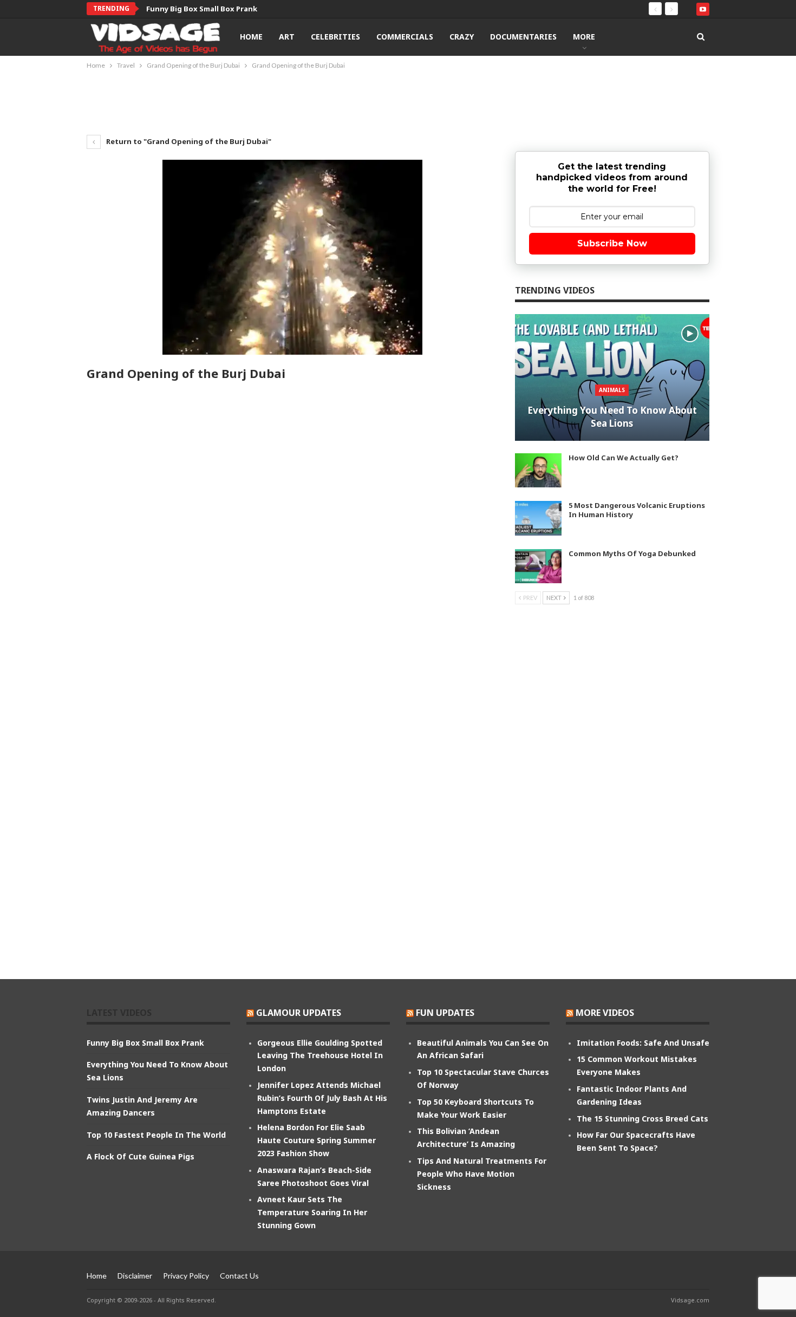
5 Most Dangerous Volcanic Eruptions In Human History (637, 509)
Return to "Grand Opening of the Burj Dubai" (188, 141)
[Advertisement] (398, 101)
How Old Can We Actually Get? (623, 457)
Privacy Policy (186, 1275)
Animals (612, 390)
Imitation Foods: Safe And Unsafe (643, 1043)
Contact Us (239, 1275)
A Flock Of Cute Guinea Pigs (140, 1156)
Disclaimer (135, 1275)
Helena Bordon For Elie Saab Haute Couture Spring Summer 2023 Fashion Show (316, 1140)
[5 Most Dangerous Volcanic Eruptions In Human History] (538, 518)
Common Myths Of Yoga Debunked (632, 553)
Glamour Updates (298, 1013)
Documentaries (523, 36)
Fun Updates (445, 1013)
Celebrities (335, 36)
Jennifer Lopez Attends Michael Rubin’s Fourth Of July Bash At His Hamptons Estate (322, 1098)
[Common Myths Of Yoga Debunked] (538, 566)
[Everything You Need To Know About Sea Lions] (612, 377)
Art (287, 36)
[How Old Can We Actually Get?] (538, 470)
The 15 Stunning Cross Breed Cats (642, 1118)
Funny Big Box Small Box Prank (201, 9)
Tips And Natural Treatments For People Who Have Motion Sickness (481, 1174)
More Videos (605, 1013)
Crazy (461, 36)
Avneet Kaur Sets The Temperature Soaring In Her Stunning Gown (312, 1212)
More (584, 36)
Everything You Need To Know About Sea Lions (612, 416)
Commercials (404, 36)
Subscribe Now (612, 243)
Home (251, 36)
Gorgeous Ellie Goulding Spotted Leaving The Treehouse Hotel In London (320, 1056)
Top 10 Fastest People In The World (156, 1135)
